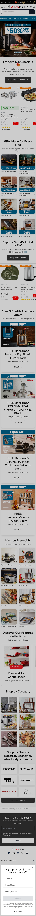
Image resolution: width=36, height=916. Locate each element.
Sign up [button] (18, 898)
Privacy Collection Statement (11, 906)
